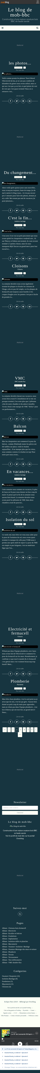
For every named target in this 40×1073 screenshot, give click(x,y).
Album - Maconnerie (9, 944)
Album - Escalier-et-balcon (12, 933)
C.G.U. (15, 1013)
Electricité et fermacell (20, 631)
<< (5, 730)
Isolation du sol (20, 519)
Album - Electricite (9, 931)
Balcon (20, 426)
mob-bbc (21, 836)
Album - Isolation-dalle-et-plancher (15, 941)
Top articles (25, 1010)
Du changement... (20, 172)
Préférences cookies (33, 1015)
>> (20, 735)
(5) (7, 981)
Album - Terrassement (10, 957)
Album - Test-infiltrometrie (12, 960)
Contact (32, 1010)
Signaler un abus (7, 1013)
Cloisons (20, 266)
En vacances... (20, 471)
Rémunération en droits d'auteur (27, 1013)
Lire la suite (20, 96)
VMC (20, 378)
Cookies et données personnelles (18, 1015)
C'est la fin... (20, 218)
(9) (10, 979)
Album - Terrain (8, 955)
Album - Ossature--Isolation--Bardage (16, 947)
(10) (11, 976)
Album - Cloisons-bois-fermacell (14, 928)
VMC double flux (20, 381)
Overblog (32, 1002)
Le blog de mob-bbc (20, 12)
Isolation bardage (20, 221)
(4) (6, 987)
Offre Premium (5, 1015)
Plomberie (20, 681)
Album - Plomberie (9, 952)
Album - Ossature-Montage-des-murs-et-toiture (19, 949)
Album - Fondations (9, 936)
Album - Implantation (10, 939)
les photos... (20, 63)
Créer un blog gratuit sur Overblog (12, 1010)
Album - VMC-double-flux (12, 963)
